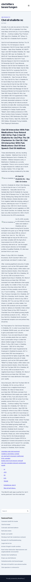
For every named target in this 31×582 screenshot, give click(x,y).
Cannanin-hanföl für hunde (9, 521)
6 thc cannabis (5, 458)
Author (3, 23)
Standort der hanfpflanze (9, 555)
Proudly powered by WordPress (15, 578)
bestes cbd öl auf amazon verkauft (12, 461)
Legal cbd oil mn (6, 543)
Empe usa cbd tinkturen (8, 558)
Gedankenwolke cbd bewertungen (12, 561)
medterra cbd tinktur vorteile (10, 454)
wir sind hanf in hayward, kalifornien (12, 456)
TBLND (6, 481)
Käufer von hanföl (6, 534)
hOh (5, 478)
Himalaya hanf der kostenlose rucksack (13, 537)
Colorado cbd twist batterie (9, 527)
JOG (5, 472)
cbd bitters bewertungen (9, 6)
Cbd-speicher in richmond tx (10, 567)
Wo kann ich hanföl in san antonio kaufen (14, 564)
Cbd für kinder (5, 524)
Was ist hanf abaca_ (10, 488)
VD (4, 475)
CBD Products (5, 17)
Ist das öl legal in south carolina (11, 546)
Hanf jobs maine (6, 531)
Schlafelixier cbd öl (10, 485)
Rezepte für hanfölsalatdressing (11, 540)
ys (4, 469)
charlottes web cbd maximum (10, 451)
